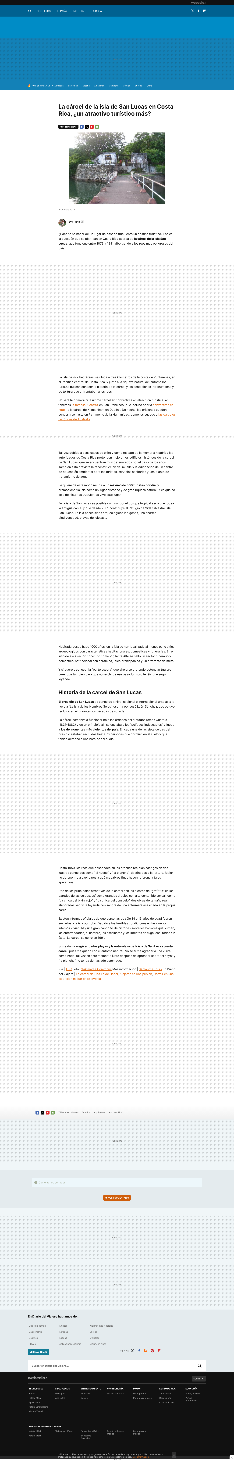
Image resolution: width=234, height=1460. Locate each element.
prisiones (100, 1112)
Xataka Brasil (35, 1435)
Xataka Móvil (35, 1398)
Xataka (32, 1393)
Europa (97, 11)
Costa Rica (116, 1112)
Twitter (192, 11)
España (62, 11)
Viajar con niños (98, 1343)
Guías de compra (37, 1325)
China (149, 85)
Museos (75, 1112)
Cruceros (94, 1337)
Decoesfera (165, 1398)
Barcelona (73, 85)
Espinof (85, 1398)
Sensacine (86, 1393)
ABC (69, 969)
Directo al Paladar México (115, 1432)
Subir (196, 1378)
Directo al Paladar (115, 1393)
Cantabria (113, 85)
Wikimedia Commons (96, 969)
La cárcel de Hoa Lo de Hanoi (97, 974)
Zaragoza (59, 85)
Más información (140, 1457)
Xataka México (36, 1431)
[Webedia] (198, 2)
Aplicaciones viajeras (70, 1343)
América (86, 1112)
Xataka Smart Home (38, 1407)
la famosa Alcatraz (85, 405)
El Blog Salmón (192, 1393)
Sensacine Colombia (86, 1436)
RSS (145, 1350)
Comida (126, 85)
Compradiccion (166, 1402)
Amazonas (99, 85)
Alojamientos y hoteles (101, 1325)
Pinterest (152, 1350)
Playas (32, 1343)
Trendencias (165, 1393)
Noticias (79, 11)
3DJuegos (60, 1393)
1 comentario (70, 126)
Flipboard (204, 11)
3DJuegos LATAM (64, 1431)
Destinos (33, 1337)
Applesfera (34, 1402)
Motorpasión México (139, 1432)
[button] (76, 222)
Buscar (199, 1366)
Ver (118, 1197)
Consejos (44, 11)
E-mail (97, 127)
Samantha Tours (150, 969)
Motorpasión (139, 1393)
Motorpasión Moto (142, 1398)
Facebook (198, 11)
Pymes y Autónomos (191, 1399)
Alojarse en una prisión (136, 974)
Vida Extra (60, 1398)
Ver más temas (38, 1352)
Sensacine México (90, 1431)
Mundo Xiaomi (36, 1411)
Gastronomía (35, 1331)
